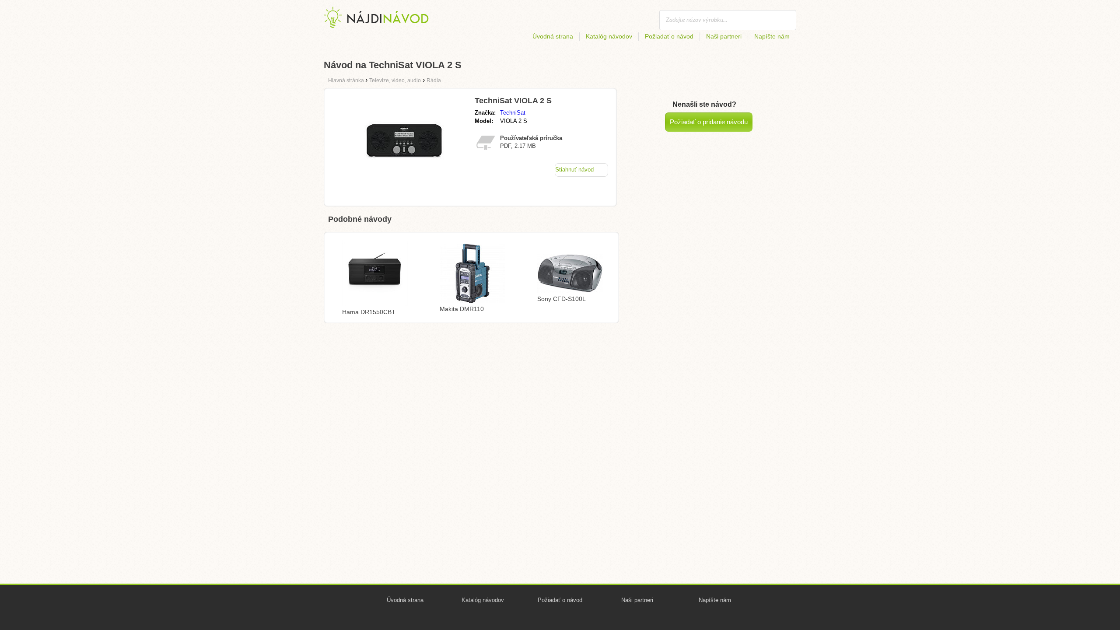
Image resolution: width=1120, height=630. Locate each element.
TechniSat (512, 112)
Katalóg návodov (609, 36)
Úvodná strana (552, 36)
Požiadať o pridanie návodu (709, 122)
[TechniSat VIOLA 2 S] (404, 182)
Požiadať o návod (669, 36)
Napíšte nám (772, 36)
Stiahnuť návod (574, 169)
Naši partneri (724, 36)
